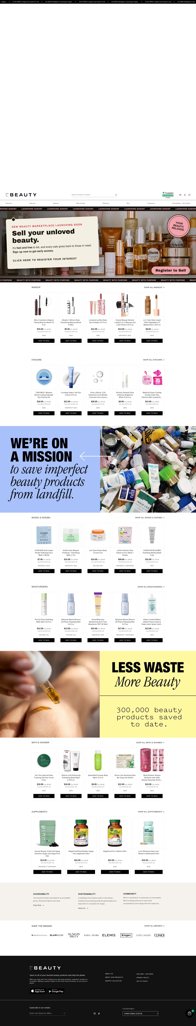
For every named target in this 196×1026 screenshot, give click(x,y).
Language (81, 517)
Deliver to (81, 509)
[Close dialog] (119, 499)
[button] (98, 512)
